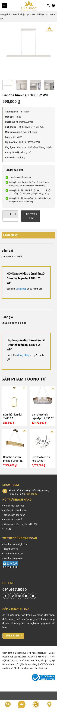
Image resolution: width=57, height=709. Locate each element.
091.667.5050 (14, 589)
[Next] (49, 51)
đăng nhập (21, 288)
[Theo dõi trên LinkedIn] (26, 596)
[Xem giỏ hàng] (53, 5)
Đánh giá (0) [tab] (10, 235)
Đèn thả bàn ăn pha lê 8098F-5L (12, 458)
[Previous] (7, 51)
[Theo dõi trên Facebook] (6, 596)
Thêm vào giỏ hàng (31, 216)
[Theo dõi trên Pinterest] (19, 596)
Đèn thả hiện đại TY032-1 (12, 416)
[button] (4, 5)
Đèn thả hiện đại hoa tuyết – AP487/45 (41, 459)
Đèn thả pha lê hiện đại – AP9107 (43, 416)
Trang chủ (5, 14)
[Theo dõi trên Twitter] (13, 596)
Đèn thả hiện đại (21, 14)
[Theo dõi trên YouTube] (33, 596)
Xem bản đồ (32, 494)
